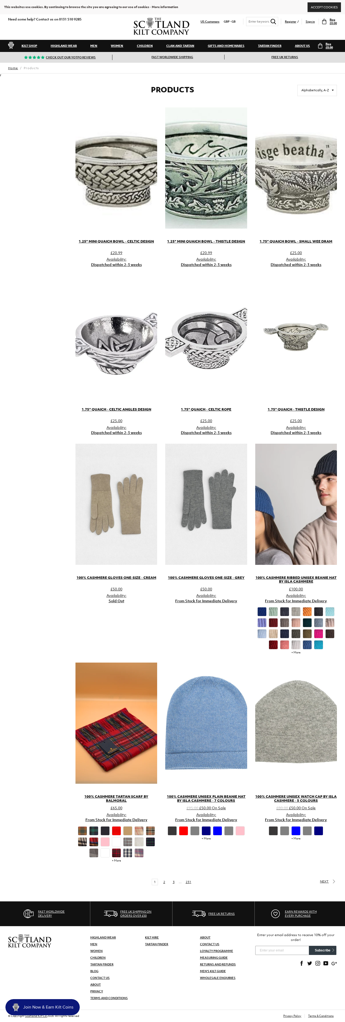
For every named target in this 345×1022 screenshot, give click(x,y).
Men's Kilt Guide (213, 971)
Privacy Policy (292, 1016)
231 (188, 882)
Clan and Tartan (180, 46)
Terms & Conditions (321, 1016)
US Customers (210, 22)
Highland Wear (64, 46)
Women (117, 46)
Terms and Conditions (109, 998)
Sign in (310, 22)
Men (93, 46)
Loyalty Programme (216, 951)
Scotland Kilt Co (36, 1016)
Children (145, 46)
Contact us (209, 944)
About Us (302, 46)
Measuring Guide (214, 958)
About (95, 984)
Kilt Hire (152, 937)
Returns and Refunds (218, 964)
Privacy (96, 991)
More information (165, 7)
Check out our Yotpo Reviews (71, 57)
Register (290, 22)
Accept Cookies (324, 7)
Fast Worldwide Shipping (172, 57)
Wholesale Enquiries (218, 978)
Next (324, 881)
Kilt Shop (29, 46)
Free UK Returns (284, 57)
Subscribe (322, 950)
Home (13, 68)
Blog (94, 971)
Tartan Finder (269, 46)
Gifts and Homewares (226, 46)
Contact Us (100, 978)
